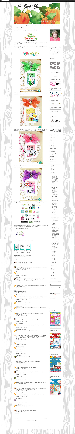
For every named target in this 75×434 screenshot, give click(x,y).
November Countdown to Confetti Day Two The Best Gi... (55, 234)
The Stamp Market (53, 159)
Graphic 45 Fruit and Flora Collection (54, 209)
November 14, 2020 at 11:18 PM (21, 396)
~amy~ (17, 261)
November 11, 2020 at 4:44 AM (21, 374)
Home (16, 25)
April (52, 258)
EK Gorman (18, 398)
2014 (52, 271)
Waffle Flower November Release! (55, 239)
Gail (17, 271)
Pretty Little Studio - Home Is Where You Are (55, 215)
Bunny (17, 277)
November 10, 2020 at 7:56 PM (21, 363)
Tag (26, 256)
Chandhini (18, 381)
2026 (52, 165)
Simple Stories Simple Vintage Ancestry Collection (55, 244)
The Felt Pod (52, 157)
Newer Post (16, 418)
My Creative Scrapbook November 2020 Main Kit (54, 191)
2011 (52, 275)
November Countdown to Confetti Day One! (55, 241)
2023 (52, 169)
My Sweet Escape (54, 183)
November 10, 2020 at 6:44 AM (21, 269)
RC (15, 252)
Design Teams (27, 25)
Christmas (18, 256)
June (52, 255)
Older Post (45, 418)
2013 (52, 272)
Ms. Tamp (17, 404)
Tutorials (39, 25)
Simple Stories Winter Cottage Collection (54, 194)
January (53, 262)
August (53, 252)
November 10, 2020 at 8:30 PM (21, 368)
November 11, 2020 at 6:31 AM (21, 379)
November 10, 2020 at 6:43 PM (21, 353)
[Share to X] (28, 255)
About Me (21, 25)
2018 (52, 265)
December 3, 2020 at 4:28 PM (21, 411)
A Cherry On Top (52, 137)
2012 (52, 273)
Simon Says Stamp (53, 153)
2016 (52, 268)
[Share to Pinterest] (30, 255)
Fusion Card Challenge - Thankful (53, 212)
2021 (52, 172)
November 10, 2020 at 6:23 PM (21, 344)
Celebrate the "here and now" (54, 201)
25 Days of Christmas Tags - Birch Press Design (54, 218)
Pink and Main (52, 145)
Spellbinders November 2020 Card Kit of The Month (54, 204)
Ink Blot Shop (52, 140)
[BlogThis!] (27, 255)
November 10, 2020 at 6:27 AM (21, 263)
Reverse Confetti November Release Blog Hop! (54, 228)
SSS (17, 252)
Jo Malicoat (18, 284)
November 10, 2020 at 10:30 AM (21, 304)
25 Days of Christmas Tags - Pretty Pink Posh (54, 181)
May (52, 256)
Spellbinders (52, 154)
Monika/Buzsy (18, 317)
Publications (34, 25)
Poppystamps (52, 146)
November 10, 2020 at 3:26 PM (21, 339)
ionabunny (18, 376)
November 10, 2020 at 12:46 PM (21, 321)
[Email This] (26, 255)
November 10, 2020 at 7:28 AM (21, 282)
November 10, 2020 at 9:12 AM (21, 292)
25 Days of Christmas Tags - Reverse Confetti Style (54, 221)
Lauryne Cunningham (20, 329)
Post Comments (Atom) (33, 420)
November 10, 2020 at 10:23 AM (21, 299)
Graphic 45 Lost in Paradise (54, 188)
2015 (52, 269)
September (53, 251)
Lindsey (17, 265)
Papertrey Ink (52, 143)
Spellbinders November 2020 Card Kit (54, 247)
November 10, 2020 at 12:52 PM (21, 327)
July (52, 254)
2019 (52, 264)
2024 (52, 168)
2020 (52, 173)
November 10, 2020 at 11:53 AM (21, 315)
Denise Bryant (18, 323)
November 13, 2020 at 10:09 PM (21, 390)
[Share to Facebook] (29, 255)
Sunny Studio (52, 156)
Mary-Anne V (18, 365)
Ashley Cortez (18, 392)
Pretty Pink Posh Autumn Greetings (54, 207)
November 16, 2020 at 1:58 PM (21, 402)
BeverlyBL (18, 294)
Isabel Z (17, 341)
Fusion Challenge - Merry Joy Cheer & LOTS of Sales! (54, 178)
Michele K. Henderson (20, 370)
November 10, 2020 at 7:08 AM (21, 275)
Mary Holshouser (19, 346)
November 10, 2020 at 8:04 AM (21, 287)
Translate (57, 294)
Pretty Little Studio (53, 148)
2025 (52, 166)
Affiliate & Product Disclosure (48, 25)
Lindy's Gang (52, 142)
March (53, 259)
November (53, 176)
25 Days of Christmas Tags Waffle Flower (54, 196)
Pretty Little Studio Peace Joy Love (54, 185)
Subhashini (18, 301)
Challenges (57, 25)
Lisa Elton (18, 355)
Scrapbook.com (52, 151)
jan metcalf (18, 306)
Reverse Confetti (22, 256)
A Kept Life (22, 6)
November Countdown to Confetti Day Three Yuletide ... (55, 231)
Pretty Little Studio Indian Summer (54, 237)
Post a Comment (18, 413)
